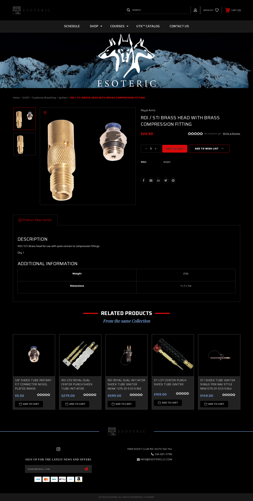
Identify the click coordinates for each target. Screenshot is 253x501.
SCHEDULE (72, 26)
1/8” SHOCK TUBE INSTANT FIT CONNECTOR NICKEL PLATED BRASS (33, 384)
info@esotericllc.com (156, 459)
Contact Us (179, 26)
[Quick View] (47, 342)
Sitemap (149, 497)
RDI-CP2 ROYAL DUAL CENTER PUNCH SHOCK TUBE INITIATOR (77, 384)
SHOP (94, 26)
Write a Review (231, 134)
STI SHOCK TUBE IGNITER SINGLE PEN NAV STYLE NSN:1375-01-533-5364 (217, 384)
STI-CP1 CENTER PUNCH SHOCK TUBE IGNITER (170, 382)
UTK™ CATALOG (148, 26)
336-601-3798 (163, 454)
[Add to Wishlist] (47, 351)
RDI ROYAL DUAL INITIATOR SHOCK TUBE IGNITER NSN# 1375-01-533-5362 (126, 384)
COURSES (117, 26)
